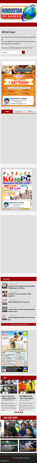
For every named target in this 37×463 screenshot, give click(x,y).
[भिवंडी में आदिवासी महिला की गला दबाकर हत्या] (4, 302)
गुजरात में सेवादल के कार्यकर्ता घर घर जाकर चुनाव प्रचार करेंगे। (7, 448)
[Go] (23, 52)
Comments (18, 112)
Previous (2, 387)
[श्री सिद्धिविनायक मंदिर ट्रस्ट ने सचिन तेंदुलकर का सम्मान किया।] (26, 386)
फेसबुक (7, 111)
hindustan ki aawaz (14, 461)
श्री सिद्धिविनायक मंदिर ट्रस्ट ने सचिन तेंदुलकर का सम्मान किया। (26, 398)
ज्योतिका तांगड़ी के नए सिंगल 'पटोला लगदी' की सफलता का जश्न (26, 448)
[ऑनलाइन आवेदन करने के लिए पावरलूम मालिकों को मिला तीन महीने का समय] (4, 309)
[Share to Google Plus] (15, 388)
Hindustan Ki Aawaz (6, 458)
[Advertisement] (15, 244)
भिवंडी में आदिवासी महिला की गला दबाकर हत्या (19, 302)
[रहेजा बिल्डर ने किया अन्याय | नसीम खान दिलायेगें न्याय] (18, 429)
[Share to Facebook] (10, 388)
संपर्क (30, 112)
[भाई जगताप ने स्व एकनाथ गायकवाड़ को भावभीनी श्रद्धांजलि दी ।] (4, 294)
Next (34, 387)
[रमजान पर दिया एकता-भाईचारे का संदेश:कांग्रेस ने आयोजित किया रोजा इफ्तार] (9, 386)
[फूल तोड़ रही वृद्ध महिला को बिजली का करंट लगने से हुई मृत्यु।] (4, 317)
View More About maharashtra (18, 324)
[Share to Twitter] (13, 388)
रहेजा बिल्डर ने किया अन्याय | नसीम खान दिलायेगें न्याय (17, 437)
